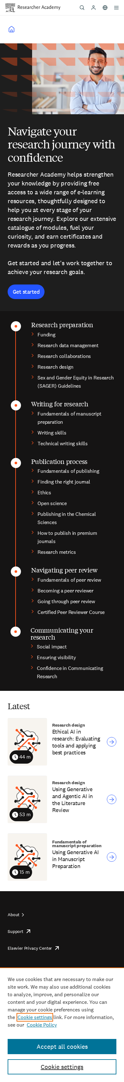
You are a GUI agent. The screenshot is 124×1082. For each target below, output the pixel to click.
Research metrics (57, 552)
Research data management (68, 345)
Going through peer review (66, 601)
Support (15, 931)
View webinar (111, 741)
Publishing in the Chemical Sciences (67, 518)
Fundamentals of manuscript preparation (69, 417)
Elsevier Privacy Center (30, 948)
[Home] (39, 7)
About (13, 914)
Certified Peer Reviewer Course (71, 612)
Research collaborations (64, 356)
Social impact (52, 646)
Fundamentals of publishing (68, 471)
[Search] (82, 8)
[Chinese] (105, 8)
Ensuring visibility (56, 657)
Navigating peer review (64, 570)
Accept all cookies (62, 1046)
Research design (55, 367)
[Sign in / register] (93, 8)
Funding (46, 334)
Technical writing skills (63, 443)
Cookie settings (34, 1017)
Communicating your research (62, 633)
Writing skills (52, 432)
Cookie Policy (42, 1025)
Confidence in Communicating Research (70, 672)
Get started (26, 291)
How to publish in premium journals (67, 537)
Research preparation (62, 324)
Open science (52, 503)
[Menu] (116, 8)
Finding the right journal (64, 481)
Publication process (59, 461)
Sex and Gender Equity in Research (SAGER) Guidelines (76, 381)
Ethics (44, 492)
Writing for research (59, 403)
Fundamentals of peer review (69, 580)
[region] (62, 1024)
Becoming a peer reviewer (65, 590)
